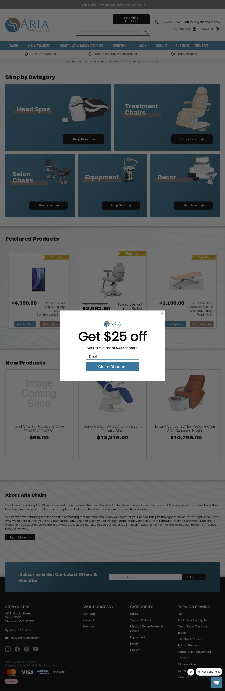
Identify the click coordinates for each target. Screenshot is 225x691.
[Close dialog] (162, 313)
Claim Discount (112, 366)
